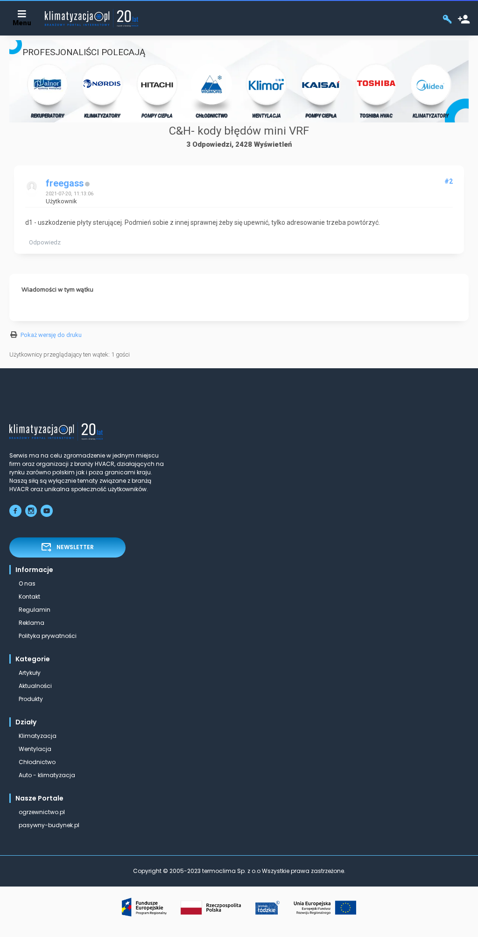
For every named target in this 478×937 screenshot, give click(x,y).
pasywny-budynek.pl (49, 825)
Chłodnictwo (37, 762)
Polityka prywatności (48, 636)
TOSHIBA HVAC (375, 115)
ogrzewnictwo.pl (42, 812)
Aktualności (35, 686)
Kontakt (29, 597)
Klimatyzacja (37, 736)
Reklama (31, 623)
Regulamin (34, 610)
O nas (27, 583)
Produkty (31, 699)
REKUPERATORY (47, 115)
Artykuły (30, 673)
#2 (448, 181)
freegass (65, 183)
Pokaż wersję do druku (51, 334)
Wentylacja (35, 749)
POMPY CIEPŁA (157, 115)
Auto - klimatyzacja (47, 775)
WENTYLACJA (266, 115)
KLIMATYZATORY (102, 115)
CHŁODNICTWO (211, 115)
